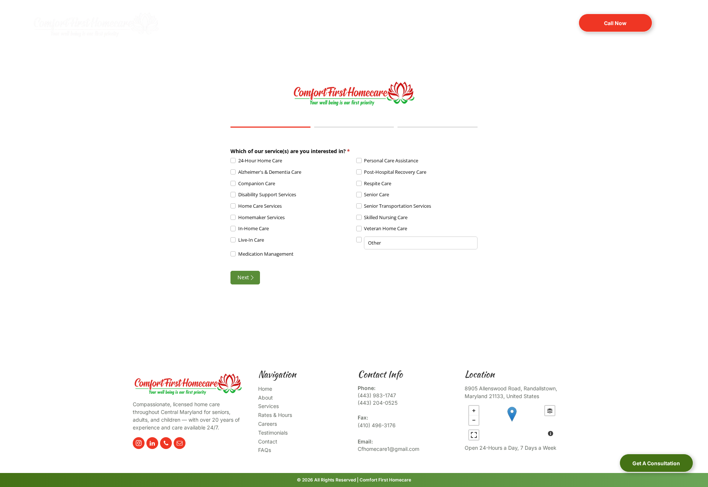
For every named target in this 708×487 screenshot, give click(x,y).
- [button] (474, 420)
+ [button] (474, 410)
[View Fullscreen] (474, 435)
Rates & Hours (275, 415)
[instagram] (139, 444)
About (265, 397)
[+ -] (512, 421)
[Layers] (550, 410)
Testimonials (273, 432)
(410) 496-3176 (377, 425)
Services (268, 406)
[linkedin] (152, 444)
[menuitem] (225, 22)
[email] (179, 444)
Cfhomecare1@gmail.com (388, 449)
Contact (267, 441)
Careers (267, 424)
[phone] (166, 444)
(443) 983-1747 (377, 395)
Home (265, 389)
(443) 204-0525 (378, 403)
